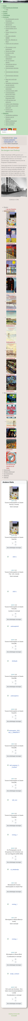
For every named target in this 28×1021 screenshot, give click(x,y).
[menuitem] (4, 6)
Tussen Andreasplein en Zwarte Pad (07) (14, 712)
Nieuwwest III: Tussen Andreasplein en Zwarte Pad (14, 885)
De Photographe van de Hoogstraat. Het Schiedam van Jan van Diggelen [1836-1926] (14, 852)
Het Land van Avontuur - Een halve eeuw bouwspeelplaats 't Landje (14, 990)
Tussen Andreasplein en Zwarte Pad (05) (14, 781)
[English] (2, 129)
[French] (7, 129)
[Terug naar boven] (25, 1018)
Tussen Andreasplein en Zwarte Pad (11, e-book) (14, 503)
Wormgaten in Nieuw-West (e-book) (14, 920)
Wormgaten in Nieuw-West (14, 954)
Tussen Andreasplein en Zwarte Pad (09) (14, 642)
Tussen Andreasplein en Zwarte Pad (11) (14, 538)
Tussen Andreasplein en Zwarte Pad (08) (14, 677)
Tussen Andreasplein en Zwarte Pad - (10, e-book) (14, 573)
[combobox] (8, 132)
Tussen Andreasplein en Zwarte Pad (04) (14, 816)
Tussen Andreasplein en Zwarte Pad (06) (14, 746)
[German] (10, 129)
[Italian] (12, 129)
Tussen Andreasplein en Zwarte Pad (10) (14, 607)
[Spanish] (15, 129)
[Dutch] (4, 129)
